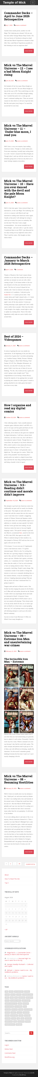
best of (13, 994)
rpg (18, 1018)
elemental (22, 997)
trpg (15, 1021)
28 (19, 864)
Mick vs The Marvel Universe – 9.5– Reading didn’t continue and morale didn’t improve (18, 488)
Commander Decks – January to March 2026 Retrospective (18, 260)
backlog (27, 991)
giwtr (19, 1003)
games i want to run (11, 1003)
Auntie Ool (7, 295)
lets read (14, 1009)
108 (6, 991)
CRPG (7, 997)
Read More (29, 51)
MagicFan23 (11, 953)
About (7, 875)
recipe (13, 1018)
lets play (7, 1009)
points (21, 1015)
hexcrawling (18, 1006)
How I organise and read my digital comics (17, 408)
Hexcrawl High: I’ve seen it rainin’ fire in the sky (18, 959)
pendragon (14, 1015)
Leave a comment (20, 25)
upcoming (21, 1021)
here (21, 533)
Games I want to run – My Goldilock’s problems (18, 971)
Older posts (30, 864)
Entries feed (8, 1049)
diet (16, 997)
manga (21, 1009)
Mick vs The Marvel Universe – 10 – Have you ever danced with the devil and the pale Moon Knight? (18, 189)
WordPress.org (9, 1057)
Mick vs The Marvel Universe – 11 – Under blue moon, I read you (18, 130)
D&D (11, 997)
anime (11, 991)
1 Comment (19, 269)
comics (19, 994)
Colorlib (32, 1073)
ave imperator (19, 991)
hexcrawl (25, 1003)
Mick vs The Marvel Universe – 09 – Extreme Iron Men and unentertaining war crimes (18, 639)
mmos (7, 1015)
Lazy (25, 1006)
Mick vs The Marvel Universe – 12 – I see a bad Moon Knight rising (18, 70)
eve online (29, 997)
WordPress (22, 1075)
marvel (7, 1012)
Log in (7, 1045)
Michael (9, 970)
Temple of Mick (14, 2)
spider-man (8, 1021)
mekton (13, 1012)
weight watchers (10, 1024)
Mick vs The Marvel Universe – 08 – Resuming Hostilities (18, 779)
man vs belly (28, 1009)
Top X (7, 883)
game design (26, 1000)
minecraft (26, 1012)
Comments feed (10, 1053)
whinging (18, 1024)
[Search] (31, 1033)
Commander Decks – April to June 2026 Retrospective (18, 16)
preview (7, 1018)
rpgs (22, 1018)
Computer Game (27, 994)
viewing (28, 1021)
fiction (7, 1000)
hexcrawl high (9, 1006)
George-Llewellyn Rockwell (16, 964)
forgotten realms (15, 1000)
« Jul (6, 929)
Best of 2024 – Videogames (13, 338)
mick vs (19, 1012)
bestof (7, 994)
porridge (27, 1015)
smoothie (28, 1018)
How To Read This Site (12, 879)
